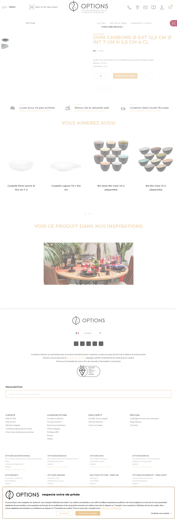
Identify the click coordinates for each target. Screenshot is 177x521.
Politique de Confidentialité (111, 508)
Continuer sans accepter (161, 513)
